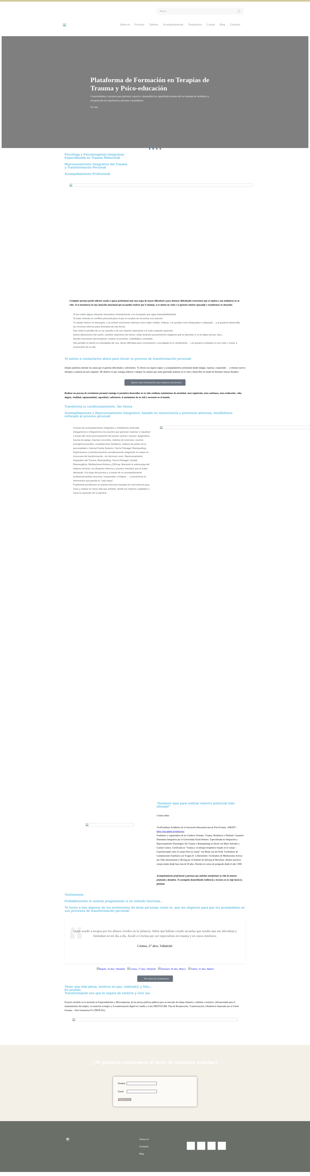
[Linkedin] (70, 9)
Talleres (153, 24)
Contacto (235, 24)
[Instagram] (88, 9)
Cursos (211, 24)
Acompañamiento (173, 24)
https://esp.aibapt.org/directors (170, 831)
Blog (222, 24)
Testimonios (195, 24)
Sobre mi (125, 24)
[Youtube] (96, 9)
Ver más (94, 107)
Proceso (139, 24)
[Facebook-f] (79, 9)
